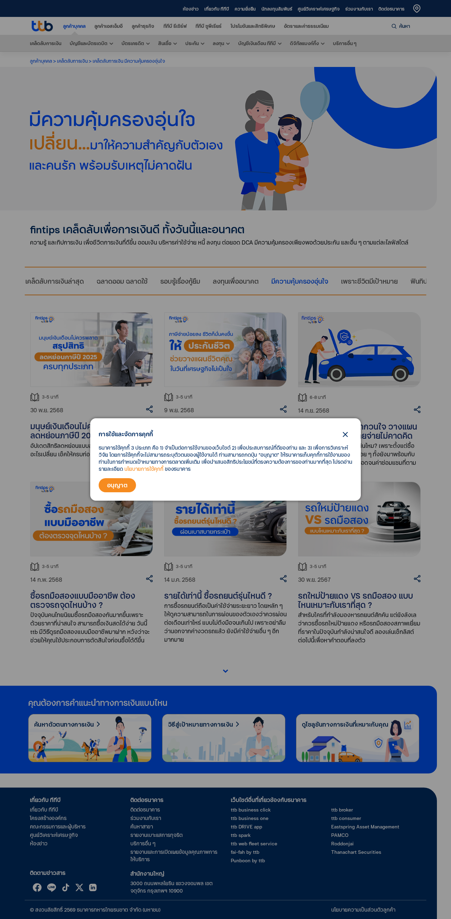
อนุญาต (117, 485)
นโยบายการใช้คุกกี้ (143, 469)
